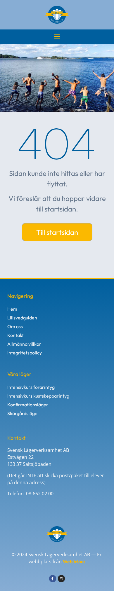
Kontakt (15, 335)
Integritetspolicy (24, 353)
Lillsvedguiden (22, 318)
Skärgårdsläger (23, 413)
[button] (57, 36)
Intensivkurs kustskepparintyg (38, 396)
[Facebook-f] (52, 578)
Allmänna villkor (24, 344)
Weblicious (74, 561)
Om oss (15, 326)
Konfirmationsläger (27, 405)
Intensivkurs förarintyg (31, 387)
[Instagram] (61, 578)
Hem (12, 309)
